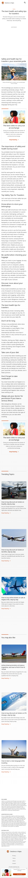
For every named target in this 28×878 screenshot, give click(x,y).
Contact (14, 863)
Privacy (14, 855)
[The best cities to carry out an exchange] (14, 117)
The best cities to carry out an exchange (14, 126)
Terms (14, 858)
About (14, 861)
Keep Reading (13, 139)
